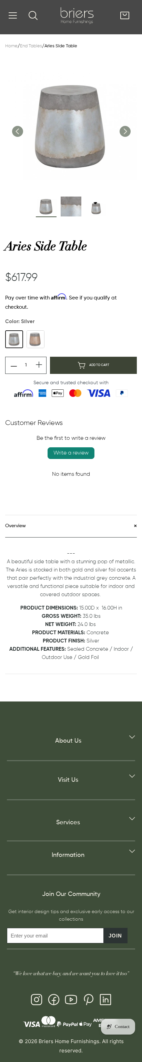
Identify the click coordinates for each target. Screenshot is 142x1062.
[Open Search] (33, 15)
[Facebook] (54, 1001)
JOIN (115, 936)
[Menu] (12, 15)
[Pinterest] (88, 1001)
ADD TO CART (99, 365)
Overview (15, 525)
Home (11, 46)
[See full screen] (71, 125)
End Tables (31, 46)
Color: (19, 321)
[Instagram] (36, 1001)
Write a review (71, 453)
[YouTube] (71, 1001)
